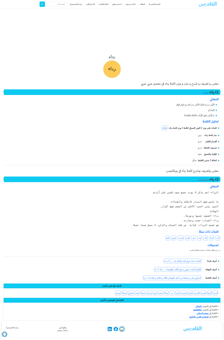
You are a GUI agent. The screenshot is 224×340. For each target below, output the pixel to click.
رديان (149, 293)
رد (172, 293)
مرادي (131, 293)
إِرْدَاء (199, 238)
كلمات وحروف (130, 4)
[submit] (42, 4)
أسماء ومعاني (116, 4)
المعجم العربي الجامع (199, 317)
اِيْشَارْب (180, 238)
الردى (196, 293)
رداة (166, 293)
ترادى (190, 293)
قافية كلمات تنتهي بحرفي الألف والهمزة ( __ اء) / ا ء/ (178, 269)
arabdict (197, 310)
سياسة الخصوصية (76, 4)
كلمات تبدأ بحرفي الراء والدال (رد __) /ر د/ (182, 261)
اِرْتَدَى (187, 238)
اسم (206, 92)
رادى (178, 293)
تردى (184, 293)
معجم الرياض (202, 313)
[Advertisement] (112, 26)
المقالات (142, 4)
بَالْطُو (167, 238)
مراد (137, 293)
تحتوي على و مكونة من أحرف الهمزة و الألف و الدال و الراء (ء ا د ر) (172, 278)
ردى (161, 293)
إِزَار (193, 238)
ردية (143, 293)
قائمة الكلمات (103, 4)
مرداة (124, 293)
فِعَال (164, 128)
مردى (118, 293)
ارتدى (203, 293)
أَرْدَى (217, 238)
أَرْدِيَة (211, 238)
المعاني (198, 306)
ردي (155, 293)
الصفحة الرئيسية (154, 4)
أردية (210, 293)
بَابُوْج (173, 238)
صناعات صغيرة (63, 330)
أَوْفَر (205, 238)
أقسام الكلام (90, 4)
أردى (216, 293)
